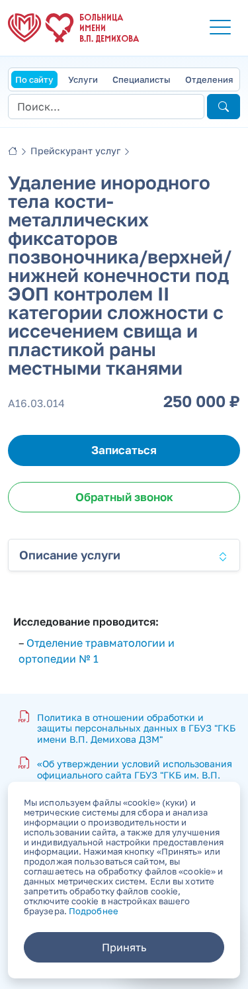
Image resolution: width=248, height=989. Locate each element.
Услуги (83, 79)
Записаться (124, 450)
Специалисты (141, 79)
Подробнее (93, 911)
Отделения (209, 79)
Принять (124, 947)
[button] (220, 28)
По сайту (34, 79)
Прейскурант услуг (75, 150)
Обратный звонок (124, 497)
